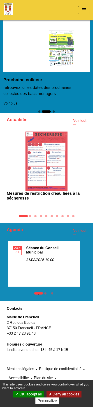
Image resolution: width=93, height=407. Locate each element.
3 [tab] (53, 294)
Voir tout (79, 120)
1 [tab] (39, 294)
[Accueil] (20, 10)
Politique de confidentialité (60, 369)
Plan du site (43, 378)
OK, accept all (30, 394)
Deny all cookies (65, 394)
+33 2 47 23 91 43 (21, 333)
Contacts (14, 308)
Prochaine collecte (22, 79)
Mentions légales (20, 369)
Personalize (47, 401)
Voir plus (10, 103)
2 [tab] (46, 294)
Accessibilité (19, 378)
